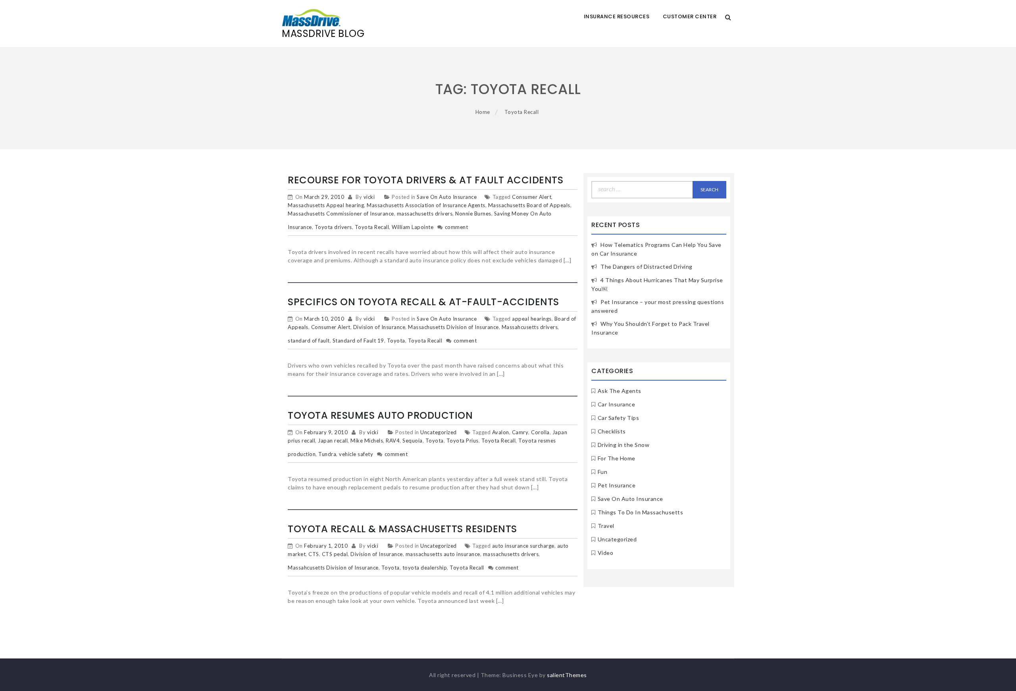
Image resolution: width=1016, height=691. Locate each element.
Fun (603, 471)
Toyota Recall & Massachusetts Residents (402, 528)
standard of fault (309, 340)
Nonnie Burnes (473, 213)
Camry (520, 432)
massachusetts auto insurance (443, 554)
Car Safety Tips (618, 417)
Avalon (500, 432)
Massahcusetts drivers (530, 327)
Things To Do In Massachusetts (640, 512)
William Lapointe (412, 227)
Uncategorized (438, 432)
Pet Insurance (617, 485)
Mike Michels (366, 440)
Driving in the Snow (624, 444)
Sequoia (412, 440)
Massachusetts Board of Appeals (529, 205)
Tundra (327, 454)
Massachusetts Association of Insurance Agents (426, 205)
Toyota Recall (372, 227)
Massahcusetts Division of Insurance (333, 567)
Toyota (396, 340)
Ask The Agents (619, 390)
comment (456, 227)
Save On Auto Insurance (447, 197)
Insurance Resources (617, 16)
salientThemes (567, 675)
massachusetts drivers (425, 213)
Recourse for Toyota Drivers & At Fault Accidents (425, 180)
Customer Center (690, 16)
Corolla (540, 432)
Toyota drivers (333, 227)
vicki (369, 197)
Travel (606, 525)
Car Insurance (616, 404)
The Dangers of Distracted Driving (646, 266)
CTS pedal (335, 554)
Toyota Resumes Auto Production (380, 415)
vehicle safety (356, 454)
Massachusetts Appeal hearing (326, 205)
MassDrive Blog (323, 33)
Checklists (612, 431)
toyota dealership (424, 567)
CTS (313, 554)
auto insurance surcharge (523, 546)
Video (606, 552)
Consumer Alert (531, 197)
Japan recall (333, 440)
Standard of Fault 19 (358, 340)
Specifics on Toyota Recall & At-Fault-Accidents (423, 301)
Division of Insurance (379, 327)
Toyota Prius (462, 440)
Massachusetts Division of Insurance (453, 327)
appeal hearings (532, 319)
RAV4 (393, 440)
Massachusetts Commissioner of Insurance (341, 213)
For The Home (616, 458)
